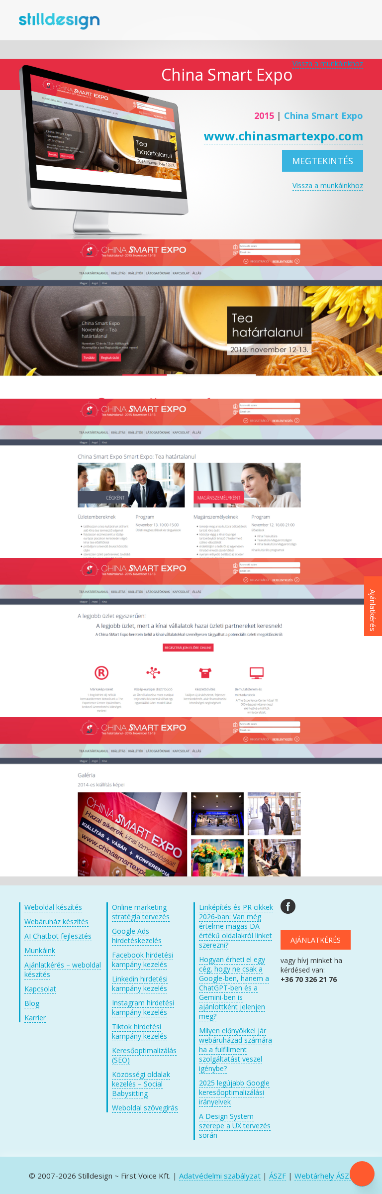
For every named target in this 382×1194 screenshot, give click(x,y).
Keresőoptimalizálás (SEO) (144, 1055)
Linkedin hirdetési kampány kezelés (140, 983)
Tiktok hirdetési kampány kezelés (139, 1031)
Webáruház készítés (56, 921)
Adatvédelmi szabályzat (220, 1176)
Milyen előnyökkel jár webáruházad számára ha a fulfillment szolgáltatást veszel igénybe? (235, 1049)
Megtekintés (322, 161)
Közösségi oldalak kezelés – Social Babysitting (141, 1084)
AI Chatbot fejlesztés (58, 936)
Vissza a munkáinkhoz (327, 63)
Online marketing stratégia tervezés (141, 911)
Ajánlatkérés (315, 940)
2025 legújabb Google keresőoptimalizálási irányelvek (234, 1092)
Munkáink (39, 950)
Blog (31, 1003)
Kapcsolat (40, 988)
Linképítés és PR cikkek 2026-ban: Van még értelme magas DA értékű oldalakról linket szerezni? (236, 926)
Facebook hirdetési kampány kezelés (142, 959)
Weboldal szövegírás (145, 1107)
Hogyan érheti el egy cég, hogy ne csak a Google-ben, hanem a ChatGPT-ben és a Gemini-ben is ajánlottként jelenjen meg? (234, 988)
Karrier (35, 1017)
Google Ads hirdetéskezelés (137, 935)
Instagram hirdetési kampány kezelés (143, 1007)
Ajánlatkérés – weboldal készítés (62, 969)
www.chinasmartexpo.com (283, 135)
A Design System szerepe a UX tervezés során (235, 1125)
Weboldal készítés (53, 907)
